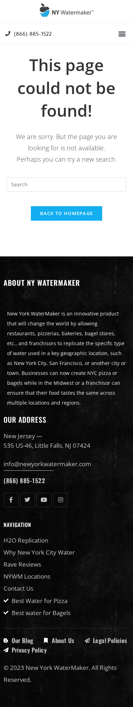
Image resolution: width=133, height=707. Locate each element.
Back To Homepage (66, 213)
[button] (122, 33)
